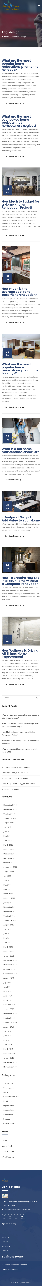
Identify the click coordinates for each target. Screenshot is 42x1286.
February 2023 (9, 849)
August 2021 (8, 925)
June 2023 (7, 832)
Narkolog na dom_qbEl (11, 778)
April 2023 (7, 840)
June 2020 (7, 987)
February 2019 (9, 1053)
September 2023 (10, 818)
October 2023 (9, 814)
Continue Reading (13, 103)
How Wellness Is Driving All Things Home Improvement (20, 653)
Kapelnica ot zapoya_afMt (12, 767)
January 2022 (8, 903)
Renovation (8, 1114)
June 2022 (7, 880)
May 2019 (7, 1040)
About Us (5, 1237)
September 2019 (10, 1022)
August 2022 (8, 871)
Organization (8, 1106)
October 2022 (9, 863)
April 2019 (7, 1045)
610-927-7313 (9, 1205)
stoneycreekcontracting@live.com (17, 1209)
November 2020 (10, 965)
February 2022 (9, 898)
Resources (6, 1246)
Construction (8, 1088)
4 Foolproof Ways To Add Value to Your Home (21, 519)
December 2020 (10, 960)
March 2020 (8, 1000)
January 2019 (8, 1058)
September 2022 (10, 867)
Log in (4, 1140)
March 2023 (8, 845)
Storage (6, 1119)
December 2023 (10, 805)
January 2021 (8, 956)
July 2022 (7, 876)
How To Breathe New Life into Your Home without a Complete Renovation (20, 581)
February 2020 (9, 1005)
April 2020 (7, 996)
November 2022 (10, 858)
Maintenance (8, 1101)
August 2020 (8, 978)
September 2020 (10, 974)
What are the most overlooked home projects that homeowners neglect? (19, 121)
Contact (5, 1251)
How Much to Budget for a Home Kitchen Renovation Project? (20, 204)
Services (5, 1242)
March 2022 (8, 894)
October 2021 (9, 916)
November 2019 (10, 1013)
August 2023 (8, 823)
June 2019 (7, 1036)
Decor (5, 1092)
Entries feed (7, 1146)
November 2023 (10, 809)
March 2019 (8, 1049)
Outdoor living (8, 1110)
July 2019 (7, 1031)
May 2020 (7, 991)
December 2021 (10, 907)
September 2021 (10, 920)
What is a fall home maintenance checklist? (20, 450)
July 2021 (7, 929)
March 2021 (8, 947)
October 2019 (9, 1018)
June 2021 (7, 934)
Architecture (8, 1083)
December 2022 (10, 854)
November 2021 (10, 911)
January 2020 (8, 1009)
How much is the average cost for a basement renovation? (19, 292)
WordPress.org (8, 1157)
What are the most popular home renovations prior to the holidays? (20, 65)
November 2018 (10, 1067)
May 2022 (7, 885)
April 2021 (7, 942)
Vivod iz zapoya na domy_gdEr (14, 784)
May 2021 (7, 938)
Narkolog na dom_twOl (11, 773)
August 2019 (8, 1027)
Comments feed (8, 1151)
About (28, 767)
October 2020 (9, 969)
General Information (11, 1097)
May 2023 (7, 836)
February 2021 (9, 951)
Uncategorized (9, 1123)
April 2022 (7, 889)
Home (4, 1233)
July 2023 (7, 827)
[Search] (37, 697)
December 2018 (10, 1062)
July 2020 (7, 982)
